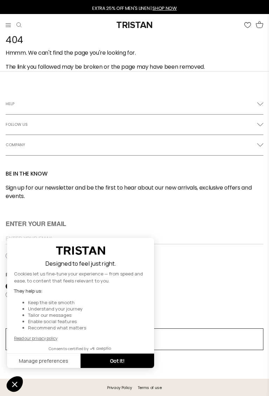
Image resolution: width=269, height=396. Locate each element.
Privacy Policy (119, 387)
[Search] (19, 23)
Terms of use (150, 387)
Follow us (17, 124)
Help (10, 104)
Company (15, 145)
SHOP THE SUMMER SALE (117, 11)
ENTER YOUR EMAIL (36, 224)
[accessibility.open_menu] (8, 23)
